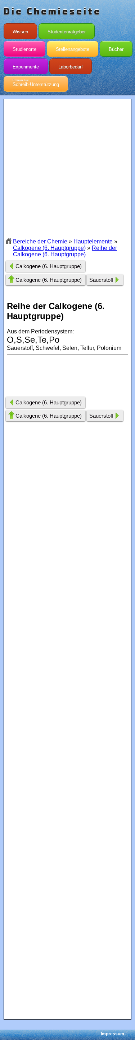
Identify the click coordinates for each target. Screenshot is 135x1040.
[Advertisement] (67, 168)
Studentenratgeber (67, 31)
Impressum (112, 1033)
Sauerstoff (101, 280)
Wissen (20, 31)
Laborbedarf (70, 67)
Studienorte (24, 49)
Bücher (116, 49)
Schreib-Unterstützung (36, 83)
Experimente (26, 67)
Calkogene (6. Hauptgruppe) (49, 248)
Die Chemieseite (52, 10)
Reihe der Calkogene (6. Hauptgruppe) (65, 251)
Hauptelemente (93, 241)
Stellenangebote (72, 49)
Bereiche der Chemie (40, 241)
